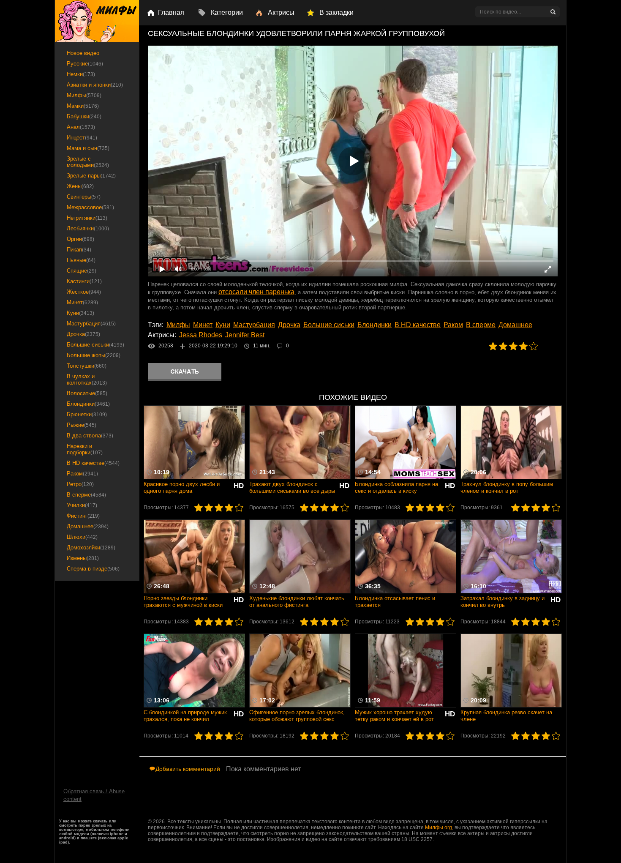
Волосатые (87, 393)
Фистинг (83, 516)
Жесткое (84, 292)
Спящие (81, 271)
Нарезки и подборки (85, 449)
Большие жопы (93, 355)
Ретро (80, 484)
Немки (81, 74)
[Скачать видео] (184, 372)
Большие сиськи (328, 324)
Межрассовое (90, 207)
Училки (82, 505)
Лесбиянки (88, 228)
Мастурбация (254, 324)
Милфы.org (438, 827)
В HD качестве (418, 324)
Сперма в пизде (93, 568)
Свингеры (84, 197)
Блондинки (374, 324)
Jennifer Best (244, 335)
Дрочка (289, 324)
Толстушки (86, 366)
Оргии (80, 239)
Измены (83, 558)
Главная (171, 12)
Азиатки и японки (95, 85)
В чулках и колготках (87, 379)
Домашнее (515, 324)
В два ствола (90, 435)
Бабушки (84, 116)
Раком (453, 324)
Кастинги (84, 281)
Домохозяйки (91, 547)
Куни (222, 324)
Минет (202, 324)
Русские (85, 63)
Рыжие (81, 425)
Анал (81, 127)
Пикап (79, 249)
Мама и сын (88, 148)
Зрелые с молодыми (88, 162)
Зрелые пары (91, 175)
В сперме (481, 324)
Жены (80, 186)
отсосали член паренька (256, 291)
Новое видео (83, 53)
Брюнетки (87, 414)
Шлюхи (82, 537)
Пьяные (81, 260)
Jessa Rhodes (200, 335)
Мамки (83, 106)
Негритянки (87, 218)
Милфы (178, 324)
